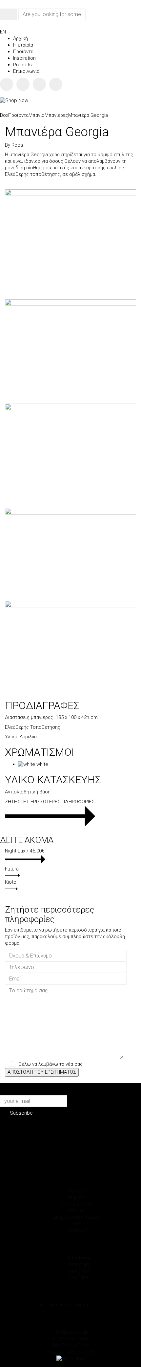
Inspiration (71, 1305)
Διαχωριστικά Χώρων (77, 1217)
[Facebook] (6, 84)
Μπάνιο (77, 1210)
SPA (77, 1224)
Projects (93, 1305)
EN (3, 32)
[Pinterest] (39, 84)
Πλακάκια (77, 1191)
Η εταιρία (49, 1305)
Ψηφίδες (77, 1197)
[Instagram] (23, 84)
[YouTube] (55, 84)
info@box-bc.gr (70, 1332)
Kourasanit (77, 1230)
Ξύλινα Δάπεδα (77, 1204)
